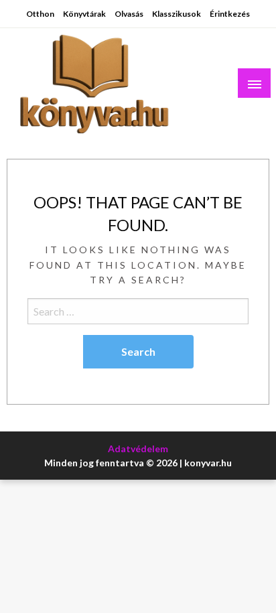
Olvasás (129, 14)
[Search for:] (138, 311)
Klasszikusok (176, 14)
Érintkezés (230, 14)
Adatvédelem (138, 448)
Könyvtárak (84, 14)
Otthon (40, 14)
